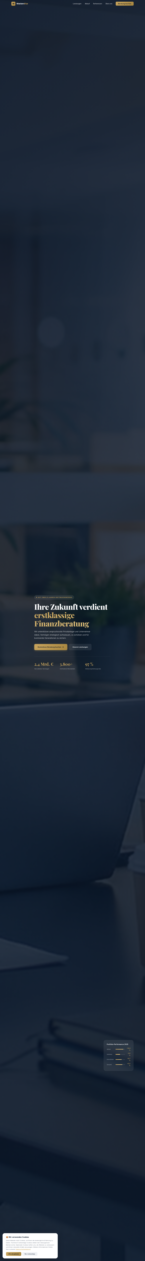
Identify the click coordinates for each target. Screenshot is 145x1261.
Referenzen (97, 4)
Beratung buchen (124, 4)
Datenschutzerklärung (23, 1249)
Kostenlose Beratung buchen (49, 647)
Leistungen (77, 4)
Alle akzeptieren (13, 1254)
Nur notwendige (30, 1254)
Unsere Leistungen (80, 647)
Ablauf (87, 4)
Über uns (109, 4)
